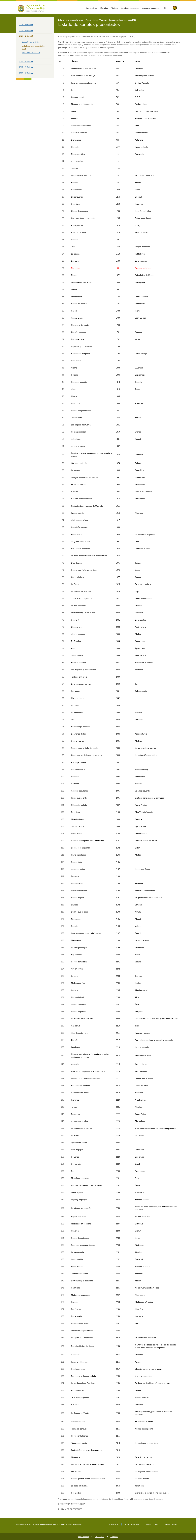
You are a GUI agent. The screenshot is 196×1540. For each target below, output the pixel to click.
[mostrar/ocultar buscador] (165, 8)
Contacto (114, 1537)
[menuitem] (91, 8)
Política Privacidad (131, 1524)
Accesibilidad (83, 1537)
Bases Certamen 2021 (30, 42)
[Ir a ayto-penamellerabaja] (32, 8)
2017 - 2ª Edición (26, 67)
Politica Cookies (151, 1524)
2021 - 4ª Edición (26, 36)
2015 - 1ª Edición (26, 73)
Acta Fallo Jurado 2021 (31, 53)
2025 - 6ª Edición (26, 25)
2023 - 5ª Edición (26, 30)
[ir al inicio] (184, 1523)
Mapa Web (99, 1537)
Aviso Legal (114, 1524)
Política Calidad (170, 1524)
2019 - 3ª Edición (26, 61)
